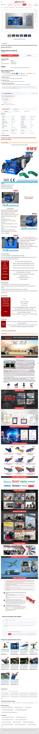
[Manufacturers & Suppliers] (19, 2)
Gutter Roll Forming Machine (14, 696)
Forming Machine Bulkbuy (32, 724)
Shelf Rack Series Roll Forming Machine (16, 694)
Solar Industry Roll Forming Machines (24, 696)
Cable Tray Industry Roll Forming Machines (33, 696)
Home (2, 7)
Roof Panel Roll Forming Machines (15, 693)
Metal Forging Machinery (28, 7)
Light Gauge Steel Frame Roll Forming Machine (24, 694)
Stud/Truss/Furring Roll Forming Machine (7, 694)
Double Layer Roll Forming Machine (24, 693)
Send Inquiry (10, 55)
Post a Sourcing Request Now (30, 634)
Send (10, 634)
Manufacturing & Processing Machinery (9, 7)
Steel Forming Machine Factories (21, 717)
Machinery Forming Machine (6, 722)
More (2, 726)
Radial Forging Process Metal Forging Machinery (9, 712)
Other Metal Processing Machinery (7, 707)
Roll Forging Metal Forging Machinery (21, 709)
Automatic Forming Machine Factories (8, 717)
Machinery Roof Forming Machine (20, 724)
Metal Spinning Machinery (19, 707)
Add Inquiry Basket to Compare (19, 39)
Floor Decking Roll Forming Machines (33, 693)
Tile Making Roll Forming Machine (28, 722)
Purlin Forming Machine (4, 693)
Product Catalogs (15, 690)
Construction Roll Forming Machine (7, 724)
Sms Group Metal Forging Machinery (7, 709)
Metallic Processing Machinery (20, 7)
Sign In (3, 104)
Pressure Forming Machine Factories (21, 719)
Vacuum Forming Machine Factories (7, 719)
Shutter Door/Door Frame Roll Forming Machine (8, 696)
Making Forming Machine (17, 722)
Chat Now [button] (29, 55)
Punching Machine (28, 707)
